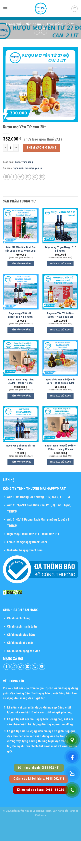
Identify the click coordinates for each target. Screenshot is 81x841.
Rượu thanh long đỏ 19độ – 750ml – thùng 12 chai (60, 447)
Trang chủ (13, 24)
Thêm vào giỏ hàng (41, 147)
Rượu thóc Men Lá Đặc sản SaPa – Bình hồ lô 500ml (60, 381)
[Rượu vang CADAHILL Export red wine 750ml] (21, 291)
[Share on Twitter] (20, 177)
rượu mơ (23, 168)
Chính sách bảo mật (20, 643)
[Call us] (35, 666)
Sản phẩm (33, 24)
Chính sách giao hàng (21, 635)
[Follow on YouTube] (42, 666)
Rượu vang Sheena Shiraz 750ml (20, 447)
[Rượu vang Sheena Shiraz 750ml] (21, 424)
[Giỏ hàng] (74, 8)
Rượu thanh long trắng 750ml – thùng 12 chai (21, 381)
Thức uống (54, 24)
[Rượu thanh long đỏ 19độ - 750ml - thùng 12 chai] (60, 424)
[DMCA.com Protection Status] (12, 592)
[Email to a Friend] (28, 177)
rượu (15, 168)
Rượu (71, 24)
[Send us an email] (28, 666)
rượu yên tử (35, 168)
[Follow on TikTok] (20, 666)
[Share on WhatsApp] (6, 177)
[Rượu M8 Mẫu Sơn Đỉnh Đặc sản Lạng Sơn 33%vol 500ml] (21, 225)
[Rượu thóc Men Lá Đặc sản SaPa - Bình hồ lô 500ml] (60, 358)
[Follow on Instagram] (13, 666)
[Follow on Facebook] (6, 666)
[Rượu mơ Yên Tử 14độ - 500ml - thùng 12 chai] (60, 291)
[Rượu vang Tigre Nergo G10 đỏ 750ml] (60, 225)
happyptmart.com (30, 550)
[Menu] (5, 8)
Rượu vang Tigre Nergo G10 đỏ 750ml (60, 249)
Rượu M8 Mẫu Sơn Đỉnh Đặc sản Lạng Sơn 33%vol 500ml (20, 249)
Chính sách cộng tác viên (23, 651)
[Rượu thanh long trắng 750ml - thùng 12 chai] (21, 358)
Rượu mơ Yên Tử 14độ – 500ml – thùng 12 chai (60, 315)
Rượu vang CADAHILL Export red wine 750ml (20, 315)
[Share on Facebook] (13, 177)
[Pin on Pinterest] (35, 177)
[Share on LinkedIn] (42, 177)
